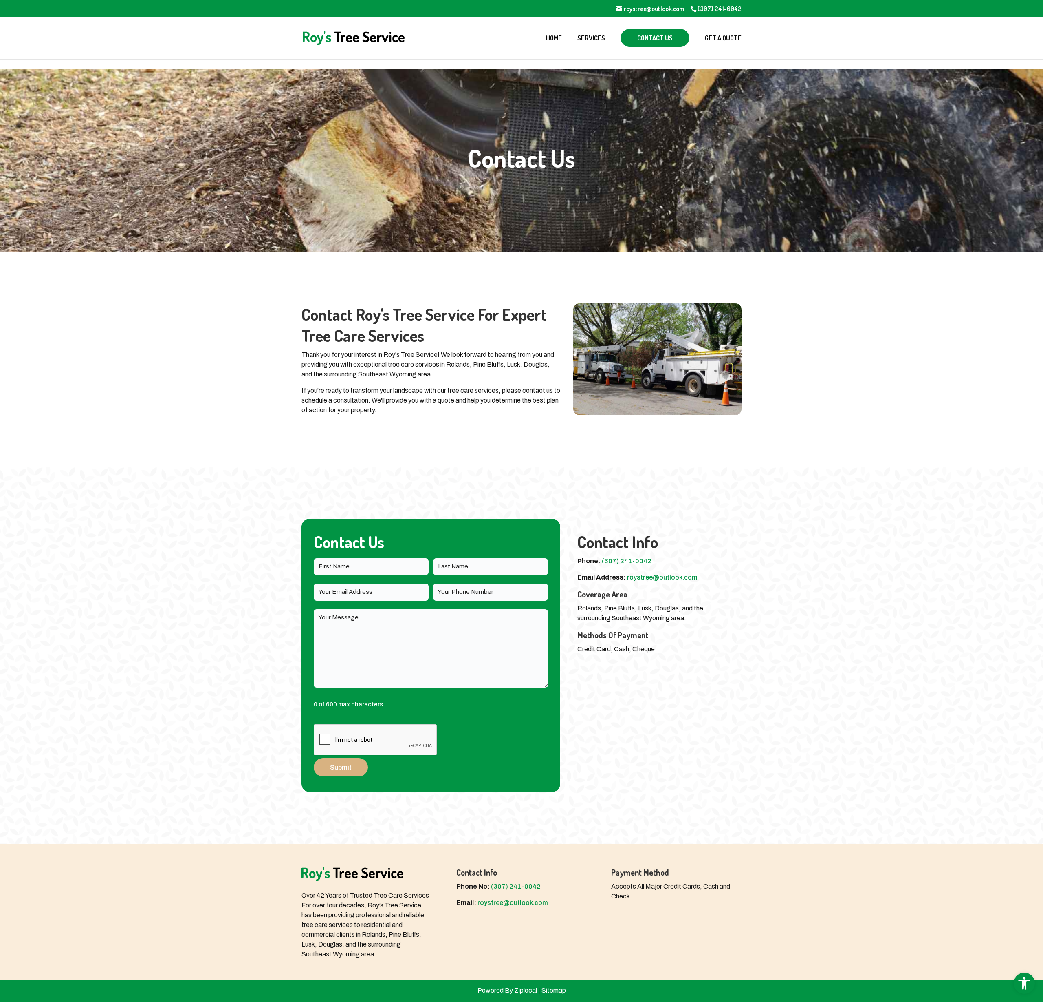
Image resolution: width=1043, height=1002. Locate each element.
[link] (1024, 983)
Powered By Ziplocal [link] (507, 990)
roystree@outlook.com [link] (662, 577)
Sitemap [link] (553, 990)
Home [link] (554, 38)
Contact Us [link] (655, 38)
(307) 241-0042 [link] (720, 8)
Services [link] (591, 38)
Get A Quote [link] (723, 38)
